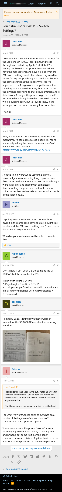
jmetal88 (9, 35)
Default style (11, 476)
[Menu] (5, 3)
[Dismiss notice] (56, 12)
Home (6, 483)
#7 (58, 380)
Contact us (8, 480)
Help (50, 480)
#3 (58, 169)
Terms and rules (23, 480)
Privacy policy (39, 480)
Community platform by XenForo (28, 489)
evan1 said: (10, 387)
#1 (58, 53)
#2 (58, 131)
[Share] (54, 53)
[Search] (57, 4)
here (6, 15)
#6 (58, 313)
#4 (58, 214)
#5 (58, 265)
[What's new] (51, 4)
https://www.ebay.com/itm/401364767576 (26, 149)
